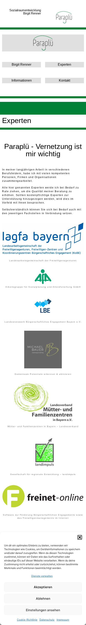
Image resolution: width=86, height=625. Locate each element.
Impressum (63, 619)
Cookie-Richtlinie (27, 619)
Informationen (21, 80)
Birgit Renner (21, 64)
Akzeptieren (43, 587)
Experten (64, 64)
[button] (80, 537)
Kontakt (64, 80)
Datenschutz (46, 619)
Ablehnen (43, 599)
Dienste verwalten (42, 576)
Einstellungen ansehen (43, 610)
